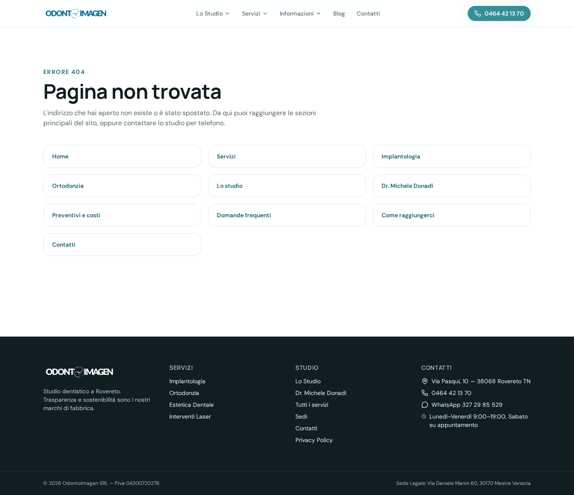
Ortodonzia (68, 186)
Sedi (301, 416)
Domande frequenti (244, 215)
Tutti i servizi (311, 404)
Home (60, 156)
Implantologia (401, 156)
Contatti (368, 13)
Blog (339, 13)
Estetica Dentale (191, 404)
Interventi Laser (190, 416)
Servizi (251, 13)
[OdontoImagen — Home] (76, 13)
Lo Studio (209, 13)
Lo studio (229, 186)
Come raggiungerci (408, 215)
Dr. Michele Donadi (407, 186)
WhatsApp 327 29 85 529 (467, 404)
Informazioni (297, 13)
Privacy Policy (314, 440)
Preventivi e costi (76, 215)
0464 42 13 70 (451, 393)
